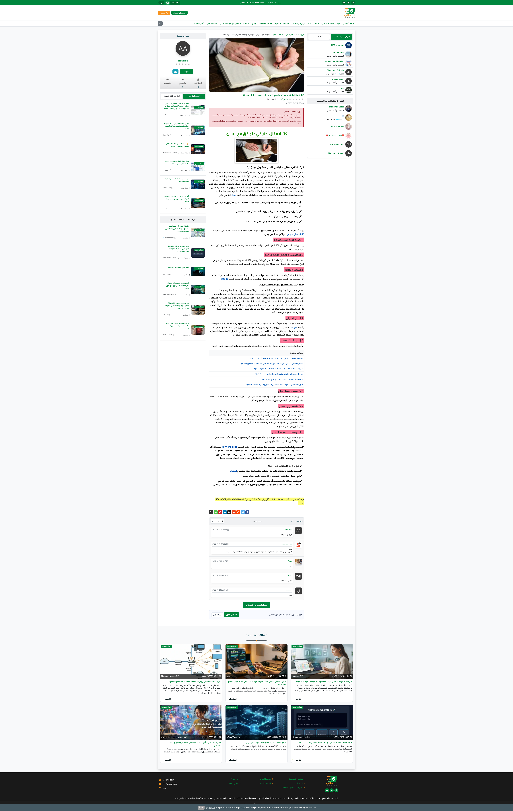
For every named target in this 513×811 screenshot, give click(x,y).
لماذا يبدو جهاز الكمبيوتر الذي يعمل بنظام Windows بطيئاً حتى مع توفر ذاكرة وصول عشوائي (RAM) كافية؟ (176, 106)
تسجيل (216, 615)
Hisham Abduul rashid (170, 152)
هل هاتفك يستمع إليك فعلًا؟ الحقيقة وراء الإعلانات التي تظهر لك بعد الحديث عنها (177, 305)
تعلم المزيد (210, 807)
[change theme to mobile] (161, 3)
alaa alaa (288, 530)
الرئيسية (301, 34)
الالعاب (246, 23)
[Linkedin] (225, 512)
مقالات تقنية (313, 23)
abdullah (166, 314)
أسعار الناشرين (265, 783)
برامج (254, 23)
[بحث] (160, 23)
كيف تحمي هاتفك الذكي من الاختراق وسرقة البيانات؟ (177, 180)
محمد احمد (166, 115)
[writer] (298, 576)
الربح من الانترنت (298, 23)
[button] (211, 512)
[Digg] (229, 512)
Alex (164, 208)
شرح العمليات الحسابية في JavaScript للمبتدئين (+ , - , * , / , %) (279, 374)
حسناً (201, 808)
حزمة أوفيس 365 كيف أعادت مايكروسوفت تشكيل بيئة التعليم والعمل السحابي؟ (177, 228)
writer (290, 575)
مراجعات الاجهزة (282, 23)
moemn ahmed (167, 335)
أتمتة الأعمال (212, 23)
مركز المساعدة (276, 3)
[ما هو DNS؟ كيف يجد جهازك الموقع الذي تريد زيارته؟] (256, 722)
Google (224, 279)
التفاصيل (298, 699)
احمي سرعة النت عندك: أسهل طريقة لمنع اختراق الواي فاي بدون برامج (177, 285)
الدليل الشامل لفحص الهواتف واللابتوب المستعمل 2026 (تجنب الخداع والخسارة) (271, 363)
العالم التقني (290, 34)
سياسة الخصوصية (262, 3)
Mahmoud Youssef (169, 676)
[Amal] (298, 562)
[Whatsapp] (216, 512)
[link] (183, 64)
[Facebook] (247, 512)
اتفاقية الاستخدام (247, 3)
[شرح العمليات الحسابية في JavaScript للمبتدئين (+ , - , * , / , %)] (322, 722)
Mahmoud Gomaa (168, 294)
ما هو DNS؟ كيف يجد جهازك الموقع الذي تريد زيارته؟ (282, 379)
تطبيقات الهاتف (266, 23)
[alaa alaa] (298, 530)
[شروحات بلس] (298, 545)
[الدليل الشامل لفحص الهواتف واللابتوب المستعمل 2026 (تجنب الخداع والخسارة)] (256, 661)
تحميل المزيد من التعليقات (256, 605)
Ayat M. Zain (167, 187)
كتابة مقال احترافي (295, 234)
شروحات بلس (287, 544)
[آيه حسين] (298, 591)
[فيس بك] (353, 3)
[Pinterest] (220, 512)
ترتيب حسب (257, 521)
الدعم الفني (298, 783)
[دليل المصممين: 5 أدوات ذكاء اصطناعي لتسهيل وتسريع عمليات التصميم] (191, 722)
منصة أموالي (348, 23)
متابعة (186, 71)
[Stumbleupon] (234, 512)
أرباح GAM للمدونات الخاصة (292, 788)
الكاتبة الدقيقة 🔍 (168, 237)
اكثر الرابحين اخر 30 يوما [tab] (341, 37)
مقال (233, 195)
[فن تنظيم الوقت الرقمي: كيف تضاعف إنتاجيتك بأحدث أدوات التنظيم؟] (322, 661)
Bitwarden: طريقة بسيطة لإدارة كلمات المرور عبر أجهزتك (177, 162)
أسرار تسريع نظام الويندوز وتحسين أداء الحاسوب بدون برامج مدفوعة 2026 (176, 198)
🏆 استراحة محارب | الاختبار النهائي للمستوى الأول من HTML (177, 145)
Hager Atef (166, 135)
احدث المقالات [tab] (194, 96)
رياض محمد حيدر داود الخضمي (173, 737)
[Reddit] (238, 512)
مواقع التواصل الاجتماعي (230, 23)
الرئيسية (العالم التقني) (330, 23)
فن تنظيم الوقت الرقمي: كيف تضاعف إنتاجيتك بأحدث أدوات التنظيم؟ (276, 358)
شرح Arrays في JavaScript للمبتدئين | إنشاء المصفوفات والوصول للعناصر (178, 248)
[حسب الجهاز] (167, 3)
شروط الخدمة (265, 779)
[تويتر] (348, 3)
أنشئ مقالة (199, 23)
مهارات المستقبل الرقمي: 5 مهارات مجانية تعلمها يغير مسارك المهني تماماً (176, 126)
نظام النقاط (233, 783)
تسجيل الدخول (231, 615)
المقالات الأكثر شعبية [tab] (172, 96)
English (175, 3)
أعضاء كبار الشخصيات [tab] (319, 37)
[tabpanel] (330, 67)
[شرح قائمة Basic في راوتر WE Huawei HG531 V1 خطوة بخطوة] (191, 661)
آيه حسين (288, 590)
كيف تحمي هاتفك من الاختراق (178, 267)
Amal (290, 561)
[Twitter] (243, 512)
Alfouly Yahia (232, 737)
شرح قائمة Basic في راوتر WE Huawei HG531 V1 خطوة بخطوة (278, 369)
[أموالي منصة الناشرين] (349, 13)
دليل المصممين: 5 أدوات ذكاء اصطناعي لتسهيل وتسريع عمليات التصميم (274, 385)
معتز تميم (166, 274)
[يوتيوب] (344, 3)
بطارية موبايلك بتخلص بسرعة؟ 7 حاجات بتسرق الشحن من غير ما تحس (177, 325)
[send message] (175, 71)
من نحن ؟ (234, 779)
